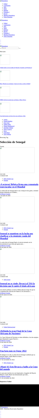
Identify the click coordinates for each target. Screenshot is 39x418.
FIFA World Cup (8, 179)
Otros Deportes (8, 17)
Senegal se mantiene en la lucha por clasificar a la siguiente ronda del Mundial (16, 236)
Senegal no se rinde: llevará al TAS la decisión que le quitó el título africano (17, 284)
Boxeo (5, 14)
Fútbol (5, 4)
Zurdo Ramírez (8, 121)
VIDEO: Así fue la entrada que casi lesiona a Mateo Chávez (13, 99)
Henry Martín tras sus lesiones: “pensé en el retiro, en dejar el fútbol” (15, 83)
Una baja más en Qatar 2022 (13, 351)
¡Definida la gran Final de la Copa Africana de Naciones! (16, 332)
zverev (5, 119)
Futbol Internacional (9, 327)
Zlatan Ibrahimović (9, 126)
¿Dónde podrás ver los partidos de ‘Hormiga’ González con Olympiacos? (16, 67)
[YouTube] (0, 41)
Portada (6, 180)
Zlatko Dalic (7, 124)
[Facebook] (0, 39)
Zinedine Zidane (8, 128)
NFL (5, 7)
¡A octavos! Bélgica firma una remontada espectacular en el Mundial (19, 185)
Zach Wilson (7, 134)
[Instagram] (0, 43)
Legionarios (7, 5)
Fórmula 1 (7, 12)
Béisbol (6, 10)
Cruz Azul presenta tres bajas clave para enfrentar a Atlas (12, 115)
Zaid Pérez (7, 132)
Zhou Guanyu (8, 129)
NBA (5, 9)
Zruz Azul (6, 123)
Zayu (5, 131)
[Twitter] (0, 44)
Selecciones (7, 279)
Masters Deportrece (9, 15)
